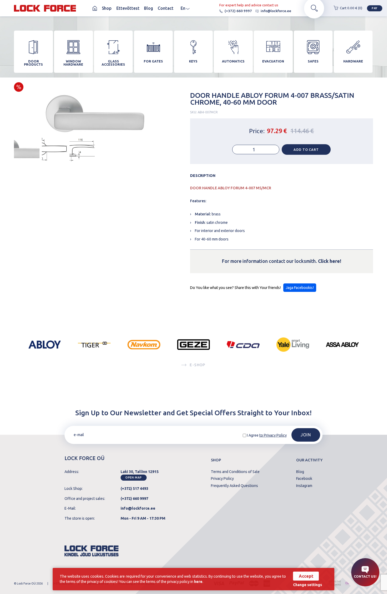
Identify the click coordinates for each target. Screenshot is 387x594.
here (198, 581)
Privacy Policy (222, 478)
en (185, 8)
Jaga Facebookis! (300, 288)
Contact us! (365, 576)
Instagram (304, 485)
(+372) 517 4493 (134, 488)
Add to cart (306, 149)
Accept (306, 576)
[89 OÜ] (346, 583)
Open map (133, 477)
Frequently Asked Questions (234, 485)
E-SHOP (198, 365)
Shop (107, 8)
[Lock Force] (45, 8)
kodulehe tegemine (334, 583)
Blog (148, 8)
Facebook (304, 478)
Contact (165, 8)
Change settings (307, 585)
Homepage (95, 8)
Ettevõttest (128, 8)
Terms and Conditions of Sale (235, 472)
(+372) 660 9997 (238, 11)
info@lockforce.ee (276, 11)
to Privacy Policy (273, 435)
